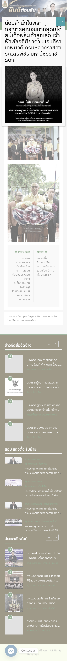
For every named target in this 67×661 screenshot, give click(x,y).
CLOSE (61, 21)
